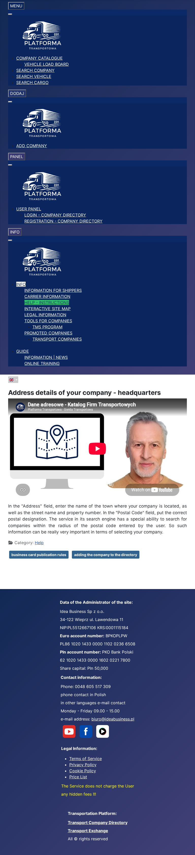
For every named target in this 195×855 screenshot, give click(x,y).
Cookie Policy (82, 770)
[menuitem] (39, 58)
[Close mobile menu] (10, 14)
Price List (78, 776)
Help (39, 542)
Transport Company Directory (97, 822)
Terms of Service (85, 758)
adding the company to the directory (105, 554)
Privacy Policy (82, 764)
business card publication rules (38, 554)
